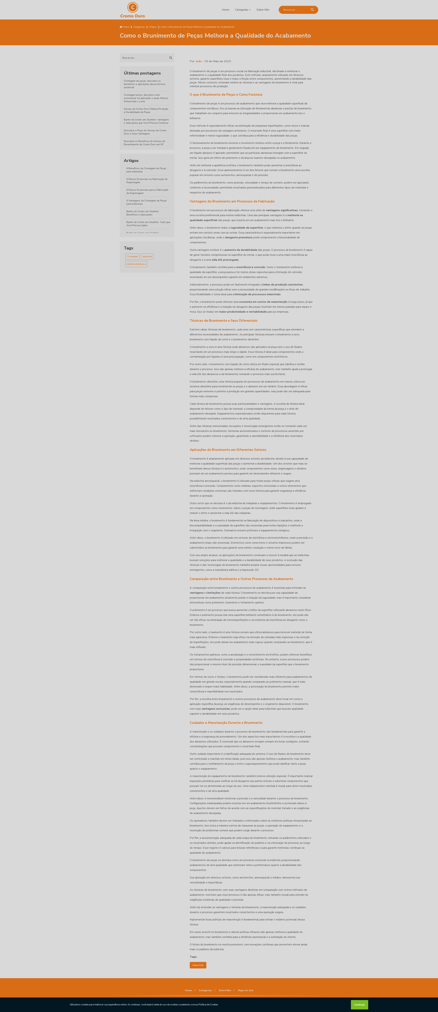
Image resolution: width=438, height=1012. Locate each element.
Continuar (359, 1004)
